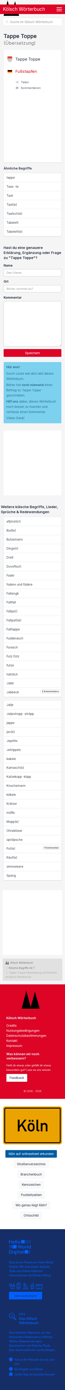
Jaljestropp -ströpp (20, 714)
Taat (9, 195)
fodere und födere (19, 584)
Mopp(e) (12, 822)
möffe (10, 813)
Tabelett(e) (14, 231)
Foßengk (12, 593)
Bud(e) (11, 530)
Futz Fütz (12, 656)
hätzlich (12, 674)
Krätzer (11, 804)
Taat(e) (11, 204)
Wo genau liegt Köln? (31, 1205)
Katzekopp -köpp (18, 776)
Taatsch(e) (14, 213)
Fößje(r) (11, 611)
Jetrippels (13, 750)
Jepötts (12, 741)
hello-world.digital (25, 1295)
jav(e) (10, 732)
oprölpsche (14, 840)
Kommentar (13, 297)
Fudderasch (14, 638)
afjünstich (13, 521)
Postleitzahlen (31, 1195)
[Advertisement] (32, 128)
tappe (10, 177)
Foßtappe (13, 629)
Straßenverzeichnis (31, 1164)
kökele (11, 794)
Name (8, 265)
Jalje (9, 705)
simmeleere (14, 866)
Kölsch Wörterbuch (24, 9)
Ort (6, 281)
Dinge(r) (12, 548)
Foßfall (11, 602)
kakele (11, 759)
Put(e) (32, 848)
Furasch (12, 647)
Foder (10, 575)
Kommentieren (31, 88)
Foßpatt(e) (13, 620)
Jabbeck (32, 692)
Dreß (9, 557)
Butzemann (14, 539)
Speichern (32, 353)
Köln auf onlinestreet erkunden (31, 1154)
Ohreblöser (14, 831)
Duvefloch (13, 566)
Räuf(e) (11, 857)
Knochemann (16, 785)
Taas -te (12, 186)
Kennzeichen (31, 1184)
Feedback (16, 1078)
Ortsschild (31, 1215)
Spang (11, 875)
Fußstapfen (26, 71)
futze (10, 665)
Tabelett (12, 222)
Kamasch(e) (15, 767)
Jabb (10, 683)
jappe (10, 723)
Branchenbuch (31, 1174)
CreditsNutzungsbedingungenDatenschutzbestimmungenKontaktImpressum (26, 1036)
